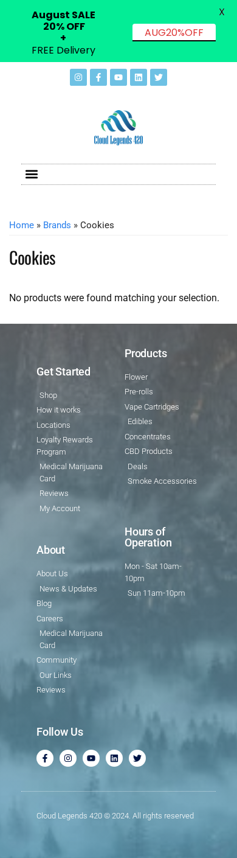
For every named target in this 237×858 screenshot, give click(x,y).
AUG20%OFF (174, 33)
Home (21, 225)
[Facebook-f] (98, 77)
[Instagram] (78, 77)
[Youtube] (118, 77)
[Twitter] (158, 77)
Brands (57, 225)
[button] (31, 174)
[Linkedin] (138, 77)
